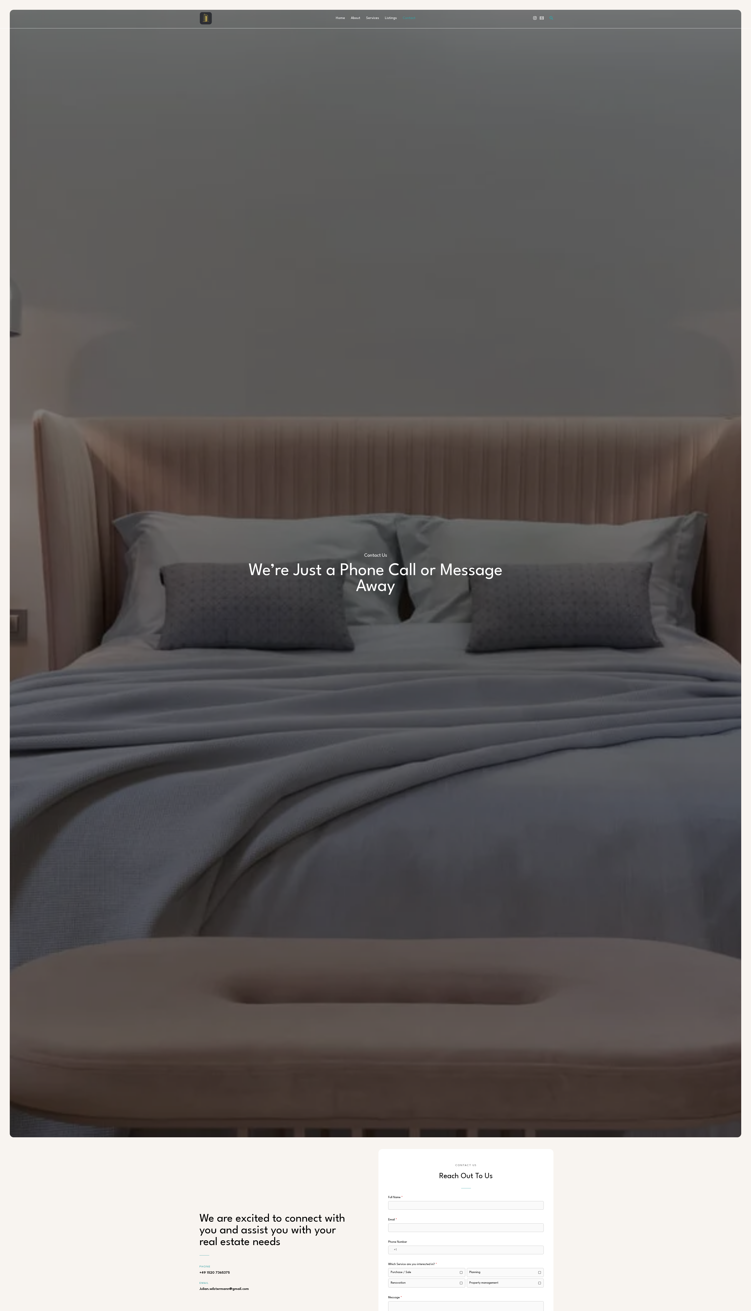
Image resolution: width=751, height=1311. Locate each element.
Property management (483, 1282)
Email (392, 1219)
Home (340, 18)
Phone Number (397, 1242)
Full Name (395, 1197)
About (355, 18)
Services (372, 18)
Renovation (398, 1282)
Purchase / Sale (401, 1272)
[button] (551, 18)
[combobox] (392, 1250)
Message (395, 1297)
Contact (409, 18)
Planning (474, 1272)
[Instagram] (535, 18)
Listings (391, 18)
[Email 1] (542, 18)
